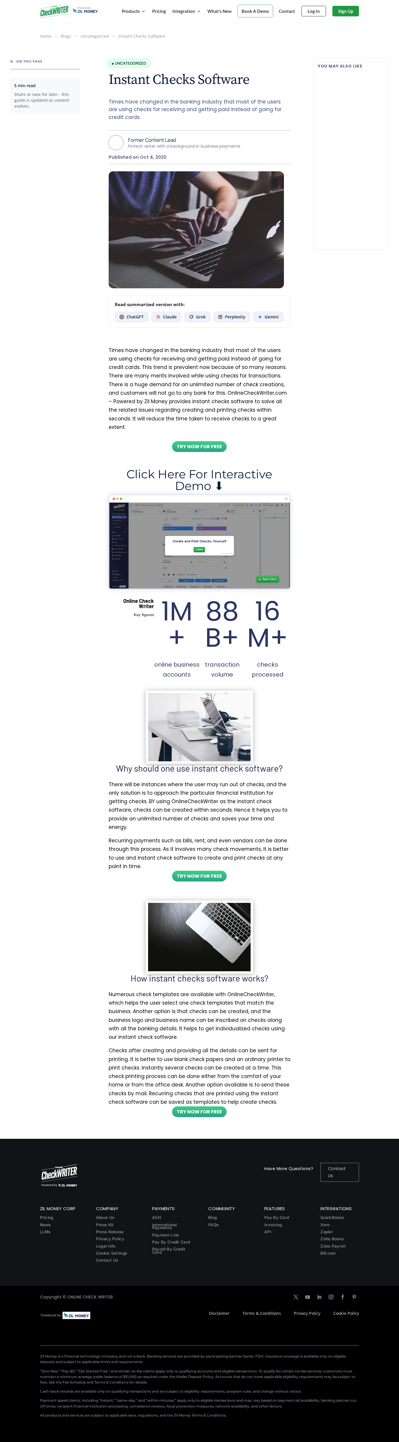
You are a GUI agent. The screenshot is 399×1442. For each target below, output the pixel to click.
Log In (314, 11)
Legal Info (106, 1246)
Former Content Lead (152, 140)
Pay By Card (276, 1217)
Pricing (159, 11)
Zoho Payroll (332, 1246)
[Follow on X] (296, 1297)
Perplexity (235, 317)
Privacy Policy (110, 1238)
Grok (201, 317)
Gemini (272, 317)
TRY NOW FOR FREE (199, 446)
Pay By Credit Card (171, 1242)
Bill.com (328, 1253)
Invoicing (273, 1224)
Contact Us (337, 1172)
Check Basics (357, 99)
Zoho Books (332, 1238)
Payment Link (165, 1235)
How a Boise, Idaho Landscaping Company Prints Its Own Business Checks (350, 84)
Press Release (110, 1231)
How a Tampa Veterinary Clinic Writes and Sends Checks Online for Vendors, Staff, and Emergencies (348, 145)
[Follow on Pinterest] (354, 1297)
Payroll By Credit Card (168, 1251)
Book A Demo (255, 11)
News (45, 1224)
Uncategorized (95, 36)
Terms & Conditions (261, 1313)
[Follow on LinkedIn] (319, 1297)
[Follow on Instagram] (331, 1297)
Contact (287, 11)
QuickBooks (332, 1217)
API (267, 1231)
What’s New (219, 11)
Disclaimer (219, 1313)
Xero (324, 1224)
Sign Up (345, 11)
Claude (170, 317)
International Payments (164, 1226)
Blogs (66, 36)
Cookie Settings (111, 1253)
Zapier (326, 1231)
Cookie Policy (346, 1313)
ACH (156, 1217)
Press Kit (105, 1224)
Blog (212, 1217)
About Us (105, 1217)
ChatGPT (135, 317)
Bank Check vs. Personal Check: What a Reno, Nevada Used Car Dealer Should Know (350, 206)
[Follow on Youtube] (307, 1297)
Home (45, 36)
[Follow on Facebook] (342, 1297)
